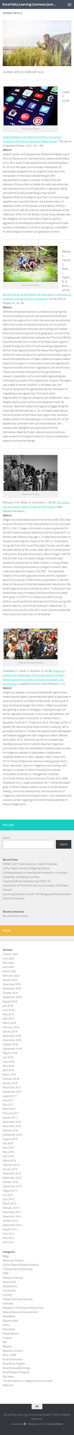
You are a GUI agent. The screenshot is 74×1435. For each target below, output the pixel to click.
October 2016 (10, 1130)
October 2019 (10, 992)
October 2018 (10, 1044)
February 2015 (11, 1207)
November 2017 (12, 1087)
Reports (7, 1346)
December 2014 (12, 1212)
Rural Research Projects (16, 1372)
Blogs (6, 1256)
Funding (7, 1295)
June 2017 (8, 1100)
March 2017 (9, 1109)
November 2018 (12, 1040)
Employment (10, 1286)
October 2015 (10, 1182)
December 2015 (12, 1173)
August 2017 (10, 1096)
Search (6, 838)
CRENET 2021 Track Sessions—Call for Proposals (30, 864)
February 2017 (11, 1113)
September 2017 (12, 1091)
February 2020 (11, 975)
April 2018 (8, 1070)
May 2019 (8, 1014)
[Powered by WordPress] (25, 1424)
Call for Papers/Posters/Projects (21, 1264)
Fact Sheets (9, 1290)
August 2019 (10, 1001)
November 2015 (12, 1177)
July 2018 (8, 1057)
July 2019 (8, 1005)
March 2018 (9, 1074)
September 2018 (12, 1048)
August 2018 (10, 1053)
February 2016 (11, 1164)
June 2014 (8, 1233)
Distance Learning (13, 1277)
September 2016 (12, 1134)
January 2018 (10, 1083)
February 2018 (11, 1078)
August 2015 (10, 1190)
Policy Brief (9, 1329)
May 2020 (8, 962)
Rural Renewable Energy (16, 1368)
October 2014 (10, 1220)
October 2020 (10, 954)
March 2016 (9, 1160)
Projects (7, 1338)
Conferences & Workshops (18, 1269)
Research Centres (12, 1350)
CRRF (6, 1273)
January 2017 (10, 1117)
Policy (6, 1325)
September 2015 (12, 1186)
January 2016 (10, 1169)
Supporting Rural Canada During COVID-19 (26, 881)
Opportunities (10, 1320)
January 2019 (10, 1031)
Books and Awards (13, 1260)
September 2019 (12, 997)
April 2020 (8, 967)
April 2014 (8, 1242)
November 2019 (12, 988)
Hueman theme (55, 1424)
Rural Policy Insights (14, 1363)
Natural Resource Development (20, 1312)
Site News (8, 1376)
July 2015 (8, 1195)
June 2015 (8, 1199)
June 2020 (8, 958)
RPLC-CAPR (9, 1355)
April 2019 (8, 1018)
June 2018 (8, 1061)
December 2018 (12, 1035)
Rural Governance (12, 1359)
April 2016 (8, 1156)
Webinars (8, 1385)
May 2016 (8, 1152)
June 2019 (8, 1010)
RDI (5, 1342)
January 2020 (10, 980)
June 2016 (8, 1147)
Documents (9, 1282)
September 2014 (12, 1225)
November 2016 (12, 1126)
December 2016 (12, 1121)
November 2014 (12, 1216)
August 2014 (10, 1229)
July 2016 (8, 1143)
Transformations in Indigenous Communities (28, 1381)
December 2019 (12, 984)
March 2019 (9, 1023)
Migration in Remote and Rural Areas (23, 1307)
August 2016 (10, 1139)
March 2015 (9, 1203)
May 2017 (8, 1104)
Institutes (8, 1303)
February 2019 (11, 1027)
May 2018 (8, 1066)
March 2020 (9, 971)
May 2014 (8, 1238)
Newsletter (9, 1316)
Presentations (10, 1333)
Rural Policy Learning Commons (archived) (29, 4)
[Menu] (69, 4)
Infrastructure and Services (18, 1299)
